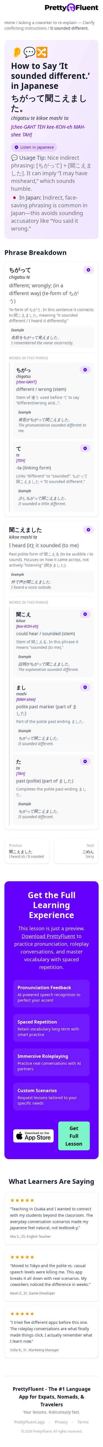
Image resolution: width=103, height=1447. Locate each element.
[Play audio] (88, 270)
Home (9, 22)
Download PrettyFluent (48, 936)
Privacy (61, 1422)
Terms (83, 1422)
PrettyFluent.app (29, 1422)
